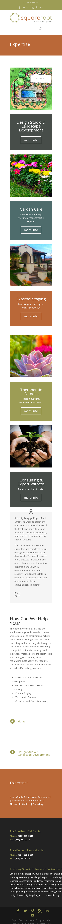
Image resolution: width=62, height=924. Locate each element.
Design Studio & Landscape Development (34, 753)
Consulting (38, 804)
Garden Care (18, 800)
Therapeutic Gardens (20, 804)
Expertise (18, 782)
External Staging (34, 800)
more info (31, 140)
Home (21, 721)
